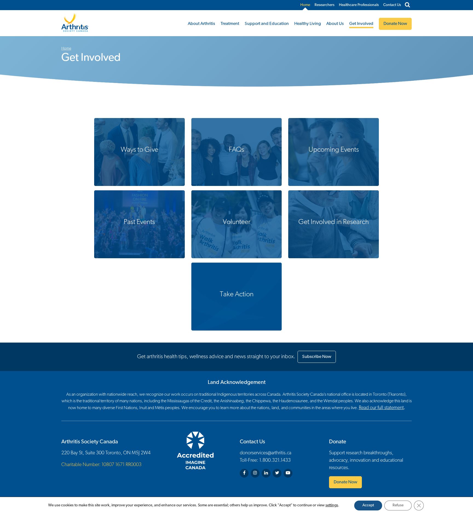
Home (305, 5)
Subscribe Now (316, 357)
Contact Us (392, 5)
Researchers (324, 5)
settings (331, 505)
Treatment (230, 24)
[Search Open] (407, 5)
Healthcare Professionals (359, 5)
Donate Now (345, 482)
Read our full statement (381, 408)
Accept (368, 505)
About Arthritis (201, 24)
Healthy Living (307, 24)
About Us (335, 24)
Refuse (398, 505)
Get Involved (361, 24)
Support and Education (267, 24)
